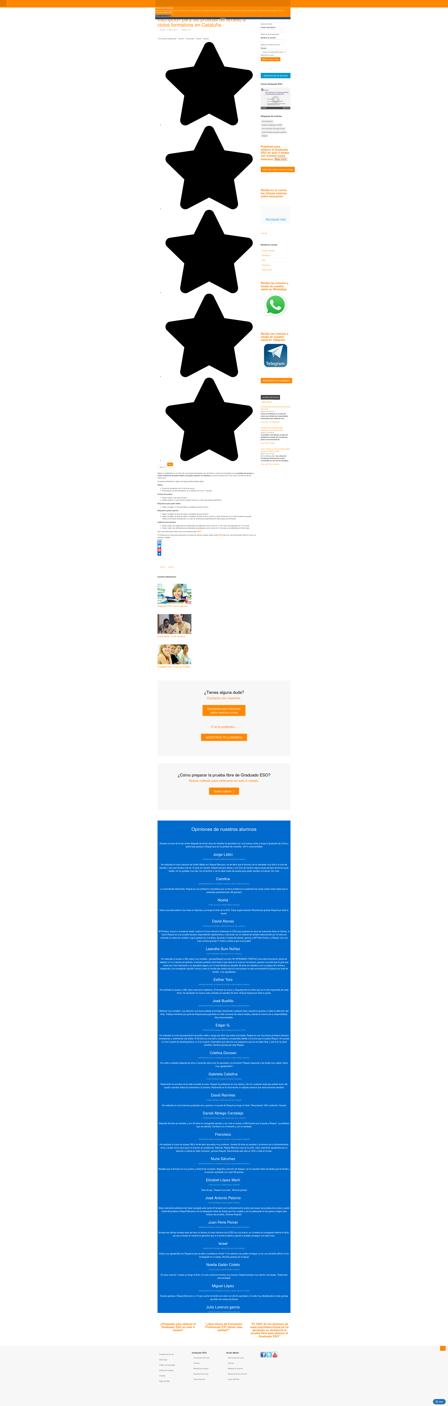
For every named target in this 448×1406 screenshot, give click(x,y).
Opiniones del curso (201, 1374)
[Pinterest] (207, 550)
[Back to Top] (443, 1348)
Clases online (267, 270)
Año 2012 (181, 39)
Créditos (162, 1376)
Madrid (264, 136)
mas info (264, 233)
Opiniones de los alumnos (276, 75)
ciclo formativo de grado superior (274, 132)
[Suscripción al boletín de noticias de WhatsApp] (275, 304)
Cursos (264, 48)
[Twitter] (207, 546)
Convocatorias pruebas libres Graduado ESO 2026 (275, 407)
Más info (280, 159)
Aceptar (223, 18)
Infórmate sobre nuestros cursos (278, 169)
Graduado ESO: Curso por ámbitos (174, 666)
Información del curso (202, 1358)
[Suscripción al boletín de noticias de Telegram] (275, 355)
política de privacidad (179, 12)
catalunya (206, 39)
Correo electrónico (269, 27)
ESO (263, 260)
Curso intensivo (199, 1379)
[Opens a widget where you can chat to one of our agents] (439, 1402)
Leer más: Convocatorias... (271, 422)
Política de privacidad (163, 16)
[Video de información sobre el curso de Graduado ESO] (275, 98)
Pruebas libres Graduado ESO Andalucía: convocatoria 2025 (272, 429)
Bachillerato (266, 255)
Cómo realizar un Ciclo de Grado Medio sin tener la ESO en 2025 (275, 450)
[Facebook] (207, 543)
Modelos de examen (201, 1368)
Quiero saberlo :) (224, 791)
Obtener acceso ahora (270, 59)
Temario (197, 1363)
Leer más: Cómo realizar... (270, 464)
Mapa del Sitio (164, 1381)
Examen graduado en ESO (272, 125)
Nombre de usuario (269, 38)
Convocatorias (190, 39)
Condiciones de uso (166, 1354)
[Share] (207, 554)
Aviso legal (163, 1359)
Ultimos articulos (270, 397)
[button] (162, 836)
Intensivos (265, 265)
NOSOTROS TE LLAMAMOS (276, 380)
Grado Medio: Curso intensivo (171, 636)
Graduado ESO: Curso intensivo (172, 605)
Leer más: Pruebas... (268, 443)
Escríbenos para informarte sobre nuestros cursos (224, 710)
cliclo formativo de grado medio (167, 39)
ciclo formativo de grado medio (273, 128)
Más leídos (267, 402)
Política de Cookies (166, 1370)
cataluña (198, 39)
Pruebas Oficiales (268, 250)
